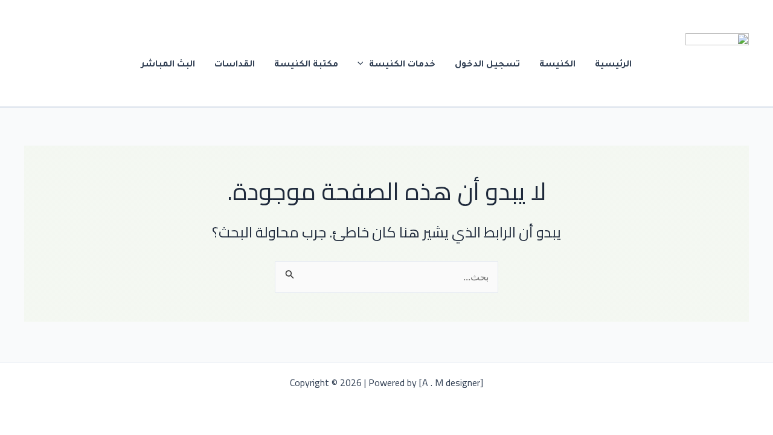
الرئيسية (613, 65)
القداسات (234, 65)
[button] (364, 65)
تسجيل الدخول (487, 65)
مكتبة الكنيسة (306, 65)
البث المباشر (168, 65)
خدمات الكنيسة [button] (402, 65)
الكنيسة (557, 65)
